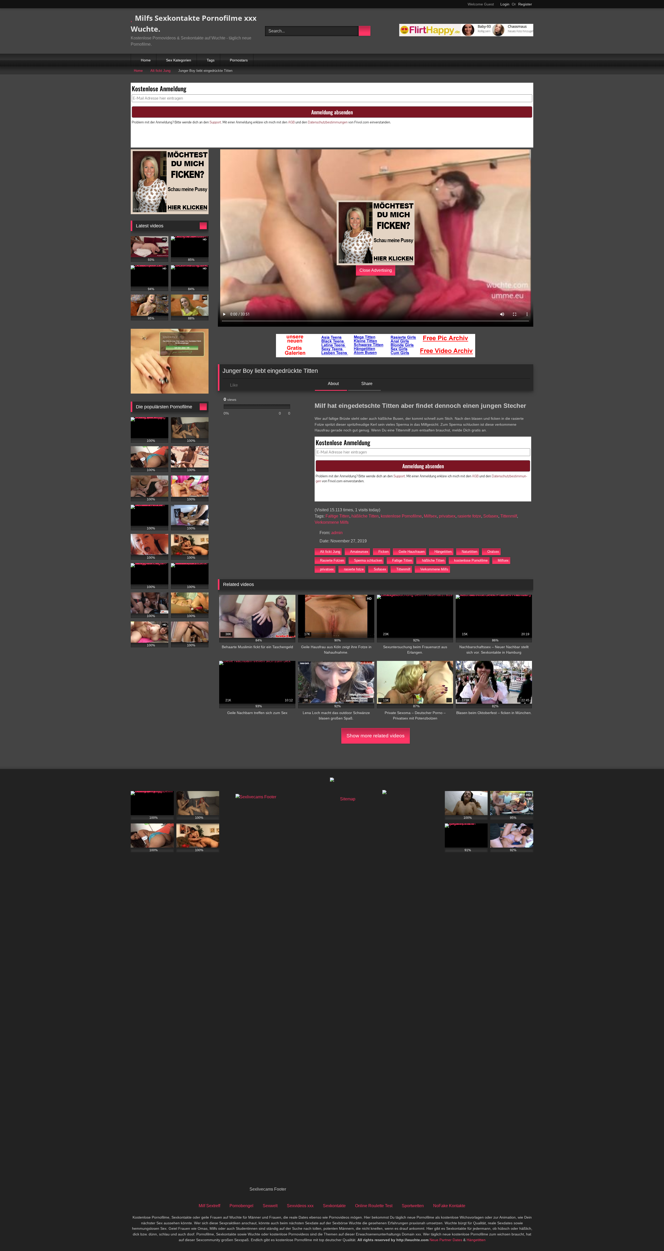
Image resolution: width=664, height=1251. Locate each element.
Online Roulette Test (373, 1206)
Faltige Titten (337, 516)
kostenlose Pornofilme (401, 516)
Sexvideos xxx (300, 1206)
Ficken (383, 552)
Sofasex (490, 516)
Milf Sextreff (209, 1206)
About (333, 383)
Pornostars (239, 60)
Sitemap (347, 799)
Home (146, 60)
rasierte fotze (469, 516)
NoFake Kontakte (449, 1206)
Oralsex (493, 552)
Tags (211, 60)
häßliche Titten (365, 516)
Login (504, 4)
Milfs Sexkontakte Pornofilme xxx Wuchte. (194, 23)
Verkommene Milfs (332, 522)
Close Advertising (375, 270)
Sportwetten (413, 1206)
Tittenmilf (508, 516)
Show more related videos (376, 735)
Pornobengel (241, 1206)
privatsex (447, 516)
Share (366, 383)
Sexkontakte (334, 1206)
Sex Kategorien (178, 60)
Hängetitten (443, 552)
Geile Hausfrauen (412, 552)
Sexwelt (270, 1206)
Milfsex (430, 516)
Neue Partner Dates (446, 1240)
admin (337, 532)
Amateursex (359, 552)
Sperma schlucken (368, 560)
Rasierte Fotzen (332, 560)
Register (525, 4)
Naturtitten (469, 552)
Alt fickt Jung (160, 71)
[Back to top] (648, 1236)
